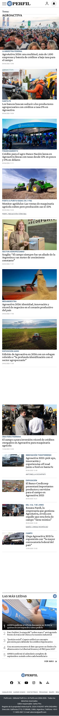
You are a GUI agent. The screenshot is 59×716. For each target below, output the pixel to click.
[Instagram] (33, 683)
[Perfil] (29, 676)
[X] (19, 683)
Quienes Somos (19, 692)
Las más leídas (14, 596)
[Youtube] (26, 683)
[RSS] (41, 683)
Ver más (49, 661)
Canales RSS (7, 692)
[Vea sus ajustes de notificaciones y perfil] (54, 3)
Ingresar (47, 3)
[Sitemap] (47, 683)
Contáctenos (32, 692)
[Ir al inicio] (18, 3)
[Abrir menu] (4, 3)
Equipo (51, 692)
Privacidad (43, 692)
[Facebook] (11, 683)
